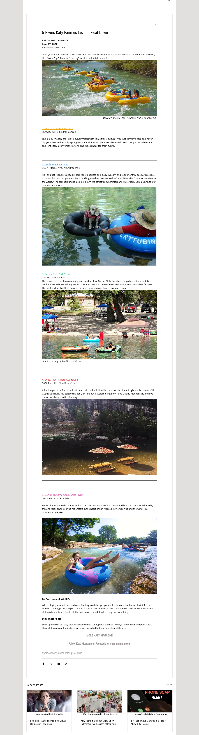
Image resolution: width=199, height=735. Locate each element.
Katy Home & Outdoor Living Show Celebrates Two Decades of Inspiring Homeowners (98, 722)
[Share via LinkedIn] (58, 663)
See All (169, 684)
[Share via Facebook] (43, 663)
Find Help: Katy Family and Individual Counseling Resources (48, 722)
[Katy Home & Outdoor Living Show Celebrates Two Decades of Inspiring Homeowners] (99, 702)
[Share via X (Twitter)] (51, 663)
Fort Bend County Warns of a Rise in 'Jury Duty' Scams (148, 722)
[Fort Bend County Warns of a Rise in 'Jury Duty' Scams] (149, 702)
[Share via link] (66, 663)
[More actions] (155, 25)
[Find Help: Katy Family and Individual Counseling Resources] (49, 702)
